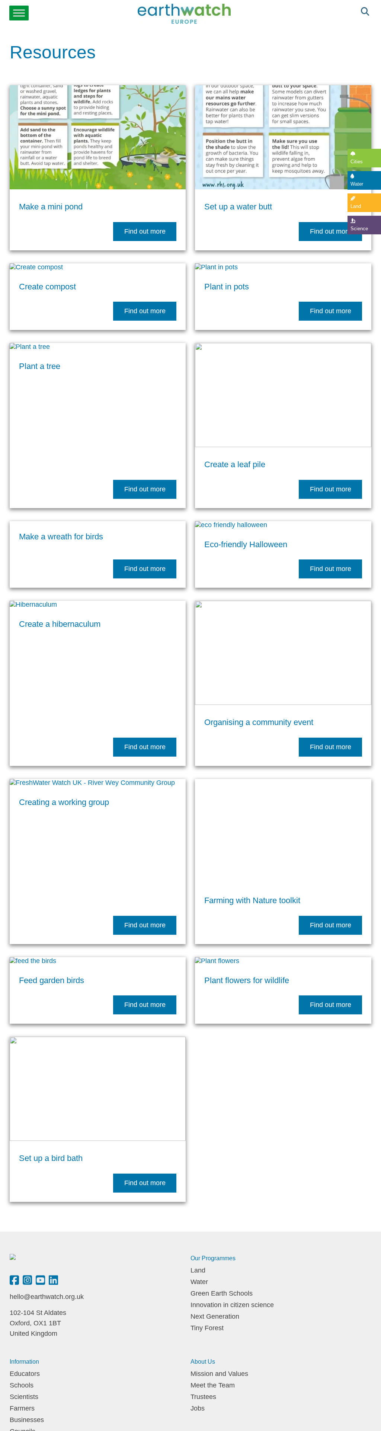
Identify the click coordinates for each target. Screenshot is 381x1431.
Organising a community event (258, 722)
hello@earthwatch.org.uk (47, 1296)
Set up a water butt (238, 206)
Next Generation (214, 1316)
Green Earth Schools (221, 1293)
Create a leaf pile (234, 464)
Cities (356, 161)
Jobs (197, 1408)
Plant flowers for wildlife (246, 980)
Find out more (145, 231)
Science (359, 228)
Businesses (27, 1420)
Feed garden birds (51, 980)
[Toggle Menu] (19, 13)
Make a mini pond (51, 206)
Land (355, 206)
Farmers (22, 1408)
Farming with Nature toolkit (252, 900)
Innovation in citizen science (232, 1305)
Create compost (47, 286)
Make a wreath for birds (61, 536)
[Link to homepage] (184, 15)
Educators (25, 1373)
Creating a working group (64, 802)
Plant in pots (226, 286)
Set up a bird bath (51, 1158)
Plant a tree (39, 366)
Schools (21, 1385)
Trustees (203, 1396)
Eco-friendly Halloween (245, 544)
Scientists (24, 1396)
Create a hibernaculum (59, 624)
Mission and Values (219, 1373)
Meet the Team (212, 1385)
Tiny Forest (207, 1328)
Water (356, 184)
